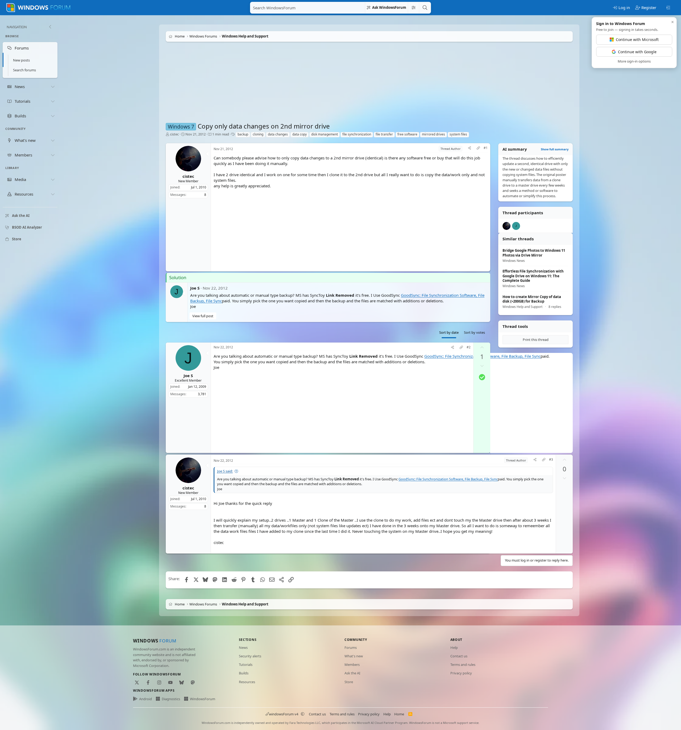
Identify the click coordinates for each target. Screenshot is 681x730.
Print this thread (536, 339)
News (243, 647)
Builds (243, 673)
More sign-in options (634, 61)
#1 (486, 148)
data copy (299, 134)
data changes (278, 134)
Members (352, 664)
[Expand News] (52, 86)
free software (407, 134)
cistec (174, 134)
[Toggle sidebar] (668, 7)
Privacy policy (461, 673)
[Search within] (413, 7)
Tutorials (245, 664)
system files (458, 134)
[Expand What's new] (52, 140)
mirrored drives (433, 134)
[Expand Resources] (52, 194)
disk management (324, 134)
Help (454, 647)
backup (243, 134)
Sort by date (449, 332)
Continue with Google (637, 51)
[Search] (425, 7)
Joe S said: (225, 471)
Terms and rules (462, 664)
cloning (258, 134)
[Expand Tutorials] (52, 101)
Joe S (195, 288)
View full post (202, 316)
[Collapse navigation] (50, 27)
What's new (353, 656)
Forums (350, 647)
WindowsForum (202, 698)
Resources (247, 681)
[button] (302, 714)
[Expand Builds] (52, 116)
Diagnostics (171, 698)
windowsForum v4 (283, 714)
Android (145, 698)
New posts (21, 60)
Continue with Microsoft (637, 39)
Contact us (458, 656)
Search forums (24, 70)
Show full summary (554, 149)
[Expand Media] (52, 179)
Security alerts (250, 656)
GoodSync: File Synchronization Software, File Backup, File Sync (448, 479)
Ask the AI (352, 673)
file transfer (384, 134)
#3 (551, 459)
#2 (469, 347)
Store (348, 681)
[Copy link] (478, 148)
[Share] (469, 148)
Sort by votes (474, 332)
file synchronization (356, 134)
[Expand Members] (52, 155)
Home (399, 714)
